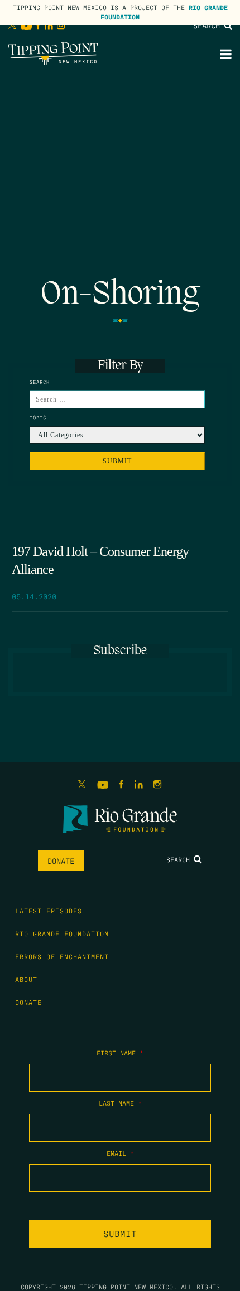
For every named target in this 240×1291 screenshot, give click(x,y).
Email (120, 1152)
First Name (120, 1052)
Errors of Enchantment (62, 956)
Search (208, 25)
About (26, 979)
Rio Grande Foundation (62, 933)
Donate (60, 860)
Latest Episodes (48, 910)
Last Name (120, 1102)
